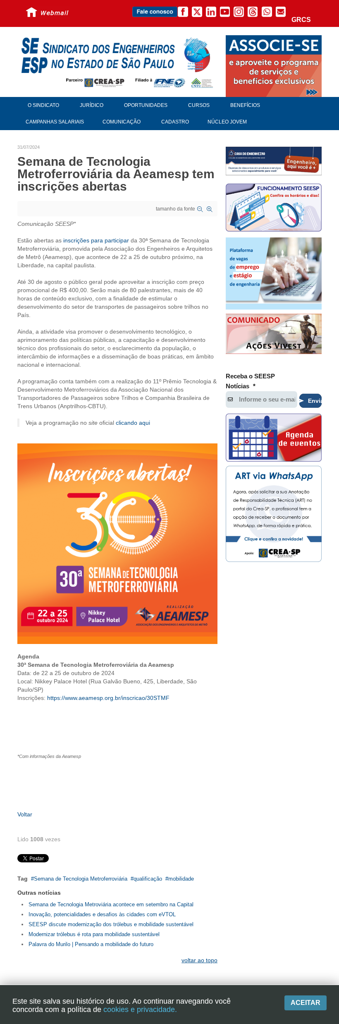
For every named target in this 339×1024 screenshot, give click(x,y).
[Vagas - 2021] (274, 273)
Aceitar (305, 1002)
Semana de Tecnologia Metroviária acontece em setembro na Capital (111, 904)
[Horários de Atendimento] (274, 209)
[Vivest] (274, 335)
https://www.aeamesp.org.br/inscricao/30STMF (108, 698)
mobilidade (181, 879)
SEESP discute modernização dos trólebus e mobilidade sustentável (111, 924)
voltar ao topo (199, 960)
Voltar (24, 814)
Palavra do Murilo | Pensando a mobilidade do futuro (91, 944)
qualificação (148, 879)
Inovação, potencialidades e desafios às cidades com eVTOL (102, 914)
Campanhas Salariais (55, 122)
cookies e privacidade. (140, 1009)
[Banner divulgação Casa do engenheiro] (274, 161)
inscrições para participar (96, 240)
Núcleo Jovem (227, 122)
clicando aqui (133, 422)
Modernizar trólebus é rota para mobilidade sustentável (94, 934)
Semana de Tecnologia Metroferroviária (80, 879)
